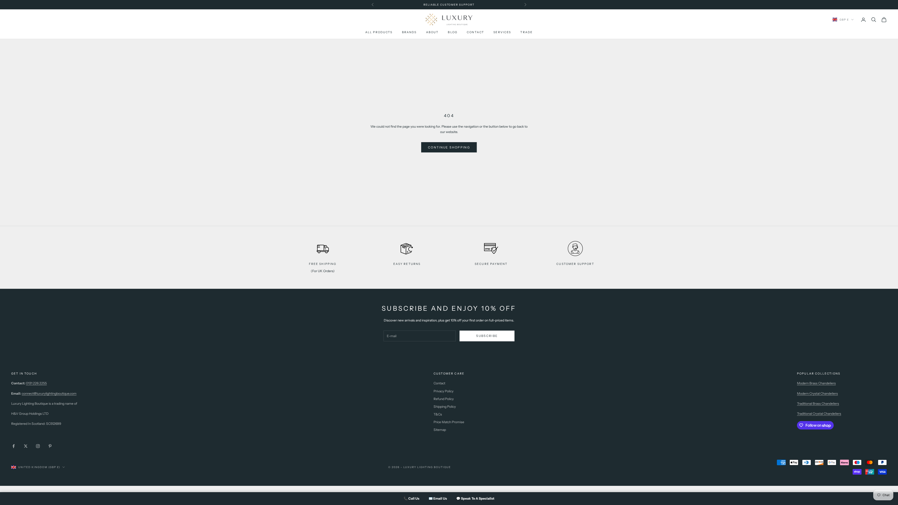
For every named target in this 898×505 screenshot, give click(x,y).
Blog (452, 32)
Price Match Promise (449, 422)
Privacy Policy (443, 391)
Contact (475, 32)
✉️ (438, 498)
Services (502, 32)
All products (379, 32)
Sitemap (440, 430)
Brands (409, 32)
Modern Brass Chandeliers (816, 383)
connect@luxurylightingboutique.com (49, 393)
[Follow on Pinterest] (50, 446)
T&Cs (438, 414)
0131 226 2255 (36, 383)
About (432, 32)
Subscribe (487, 336)
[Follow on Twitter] (25, 446)
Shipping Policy (445, 406)
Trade (526, 32)
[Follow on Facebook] (13, 446)
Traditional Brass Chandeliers (818, 403)
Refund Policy (444, 399)
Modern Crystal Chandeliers (817, 393)
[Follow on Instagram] (38, 446)
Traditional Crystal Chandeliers (819, 413)
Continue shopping (449, 147)
